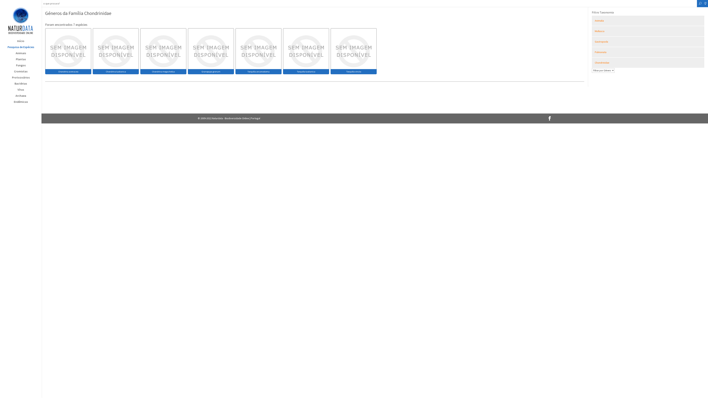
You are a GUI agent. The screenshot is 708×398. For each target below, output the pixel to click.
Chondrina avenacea (68, 71)
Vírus (21, 89)
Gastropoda (601, 41)
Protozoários (21, 77)
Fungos (21, 65)
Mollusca (599, 31)
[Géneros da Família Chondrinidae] (68, 51)
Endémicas (21, 102)
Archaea (20, 95)
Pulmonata (600, 52)
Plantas (21, 59)
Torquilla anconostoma (258, 71)
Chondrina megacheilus (163, 71)
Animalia (599, 20)
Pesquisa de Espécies (21, 47)
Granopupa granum (211, 71)
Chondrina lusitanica (116, 71)
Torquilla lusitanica (306, 71)
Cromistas (20, 71)
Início (20, 41)
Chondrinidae (602, 62)
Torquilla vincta (353, 71)
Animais (21, 53)
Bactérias (21, 83)
